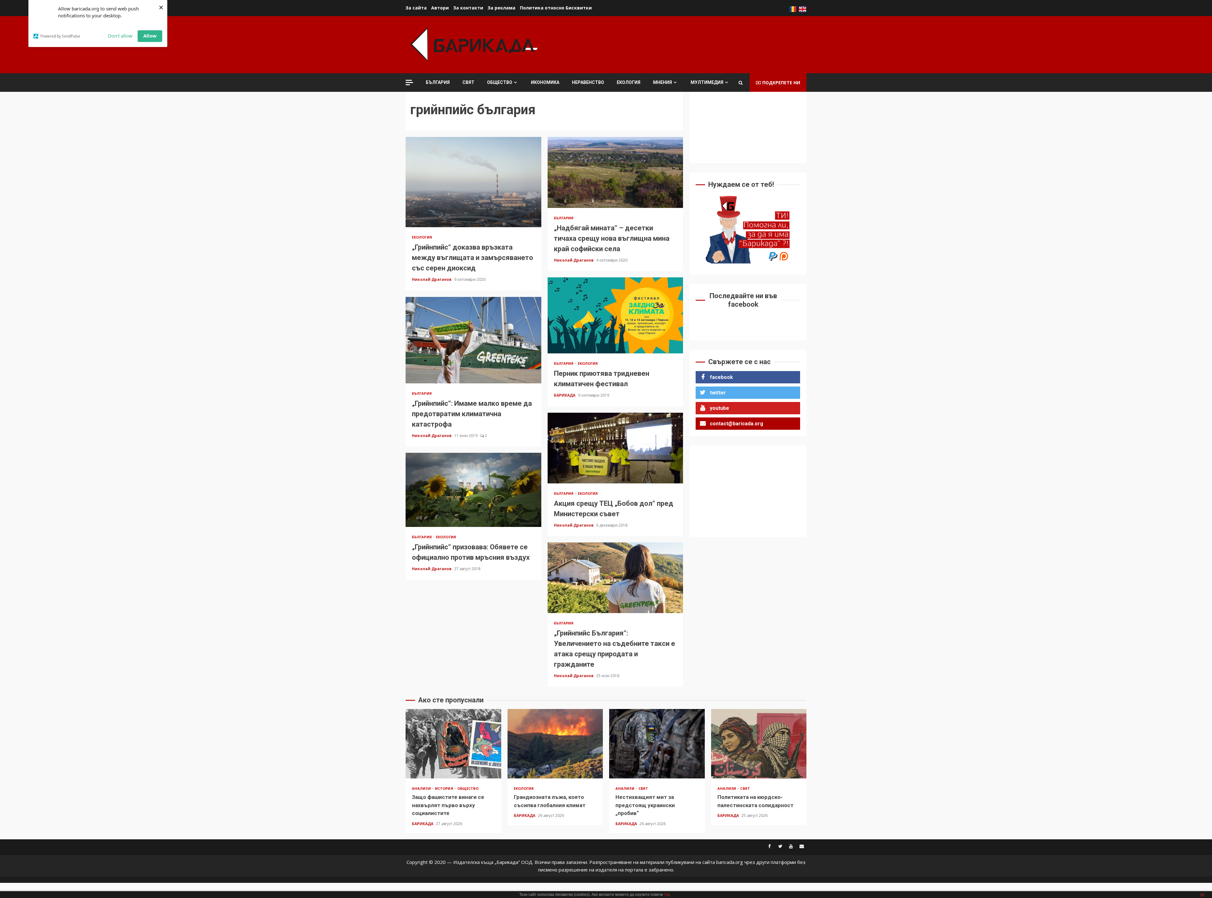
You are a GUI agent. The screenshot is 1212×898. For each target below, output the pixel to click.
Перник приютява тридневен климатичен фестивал (615, 315)
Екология (628, 82)
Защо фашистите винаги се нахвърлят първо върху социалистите (453, 743)
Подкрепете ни (781, 83)
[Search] (741, 83)
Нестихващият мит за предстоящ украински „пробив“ (657, 743)
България (438, 82)
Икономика (545, 82)
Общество (499, 82)
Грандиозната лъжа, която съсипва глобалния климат (555, 743)
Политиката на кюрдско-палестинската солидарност (759, 743)
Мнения (662, 82)
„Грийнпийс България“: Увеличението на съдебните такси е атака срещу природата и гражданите (615, 577)
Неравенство (588, 82)
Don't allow (120, 35)
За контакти (468, 8)
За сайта (416, 8)
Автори (440, 8)
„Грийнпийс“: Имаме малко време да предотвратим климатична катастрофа (473, 340)
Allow (150, 35)
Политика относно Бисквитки (556, 8)
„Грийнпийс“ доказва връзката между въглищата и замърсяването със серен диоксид (473, 182)
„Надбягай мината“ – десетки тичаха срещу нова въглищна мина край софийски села (615, 172)
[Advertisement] (691, 44)
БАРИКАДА (565, 395)
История (444, 788)
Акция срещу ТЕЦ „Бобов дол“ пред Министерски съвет (615, 448)
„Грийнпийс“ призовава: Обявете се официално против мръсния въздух (473, 490)
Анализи (422, 788)
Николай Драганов (432, 279)
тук (666, 894)
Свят (468, 82)
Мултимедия (707, 82)
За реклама (501, 8)
